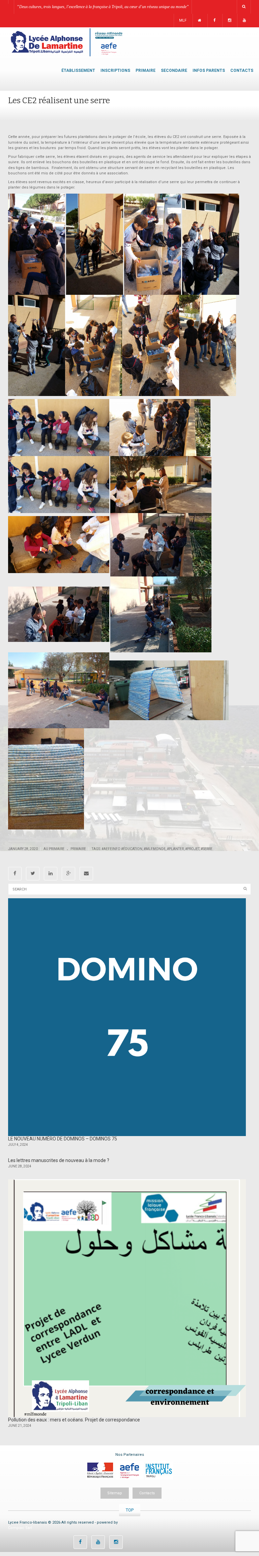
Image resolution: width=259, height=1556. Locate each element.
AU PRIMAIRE (54, 849)
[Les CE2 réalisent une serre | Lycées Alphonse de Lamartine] (66, 42)
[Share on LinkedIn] (50, 873)
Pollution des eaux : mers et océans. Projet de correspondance (74, 1419)
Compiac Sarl (20, 1528)
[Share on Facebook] (15, 873)
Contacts (147, 1493)
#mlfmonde (155, 849)
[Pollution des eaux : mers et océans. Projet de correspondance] (127, 1298)
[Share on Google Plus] (68, 873)
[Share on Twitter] (32, 873)
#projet (192, 849)
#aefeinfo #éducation (122, 849)
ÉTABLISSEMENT (78, 70)
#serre (206, 849)
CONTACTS (241, 70)
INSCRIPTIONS (115, 70)
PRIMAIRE (145, 70)
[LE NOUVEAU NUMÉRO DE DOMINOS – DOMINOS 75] (127, 1017)
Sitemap (114, 1493)
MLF (182, 20)
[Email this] (86, 873)
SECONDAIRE (174, 70)
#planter (175, 849)
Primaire (78, 849)
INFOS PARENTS (209, 70)
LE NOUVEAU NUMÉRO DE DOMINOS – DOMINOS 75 (62, 1138)
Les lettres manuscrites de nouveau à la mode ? (58, 1160)
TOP (130, 1509)
